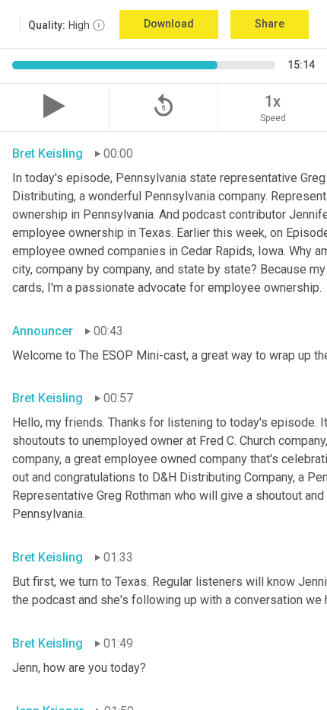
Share (269, 24)
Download (169, 24)
